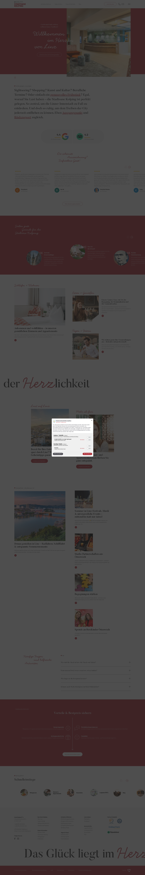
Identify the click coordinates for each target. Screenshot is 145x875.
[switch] (88, 437)
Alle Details (82, 439)
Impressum (58, 422)
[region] (72, 442)
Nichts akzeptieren (58, 453)
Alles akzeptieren (87, 453)
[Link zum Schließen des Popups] (91, 420)
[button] (87, 437)
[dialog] (72, 437)
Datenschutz (63, 422)
